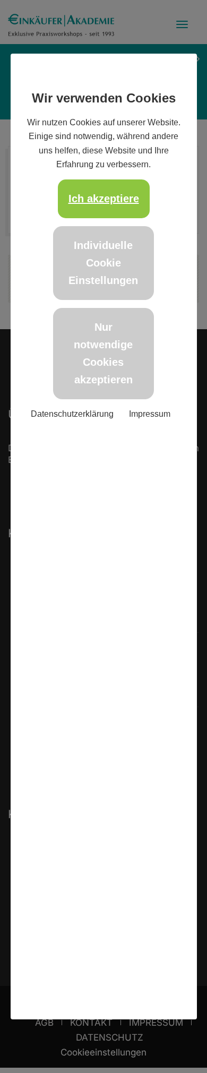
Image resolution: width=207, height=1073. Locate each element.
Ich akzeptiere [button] (103, 198)
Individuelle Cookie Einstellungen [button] (103, 262)
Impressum (149, 413)
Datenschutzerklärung (72, 413)
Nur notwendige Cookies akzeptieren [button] (103, 353)
